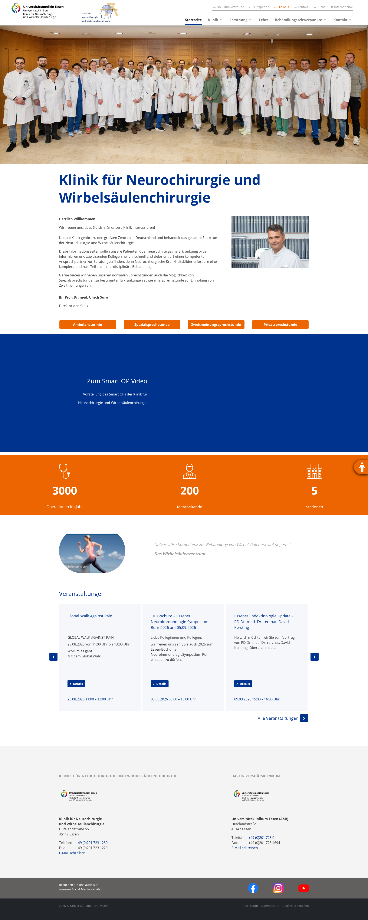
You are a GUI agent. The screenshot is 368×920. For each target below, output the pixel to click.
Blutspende (261, 7)
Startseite (193, 19)
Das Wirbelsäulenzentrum (179, 553)
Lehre (264, 19)
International (343, 7)
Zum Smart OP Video (117, 381)
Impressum (250, 906)
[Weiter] (314, 657)
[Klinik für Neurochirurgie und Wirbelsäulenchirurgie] (91, 12)
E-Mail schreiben (72, 853)
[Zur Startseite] (32, 12)
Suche (321, 7)
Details (78, 684)
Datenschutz (270, 906)
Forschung (238, 19)
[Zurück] (53, 657)
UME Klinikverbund (230, 7)
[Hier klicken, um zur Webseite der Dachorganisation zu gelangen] (251, 795)
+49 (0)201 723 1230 (92, 842)
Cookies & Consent (296, 906)
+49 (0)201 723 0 (261, 837)
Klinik (213, 19)
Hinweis (283, 7)
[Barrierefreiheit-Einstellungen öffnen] (361, 467)
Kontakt (303, 7)
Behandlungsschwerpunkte (298, 19)
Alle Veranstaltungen (278, 718)
